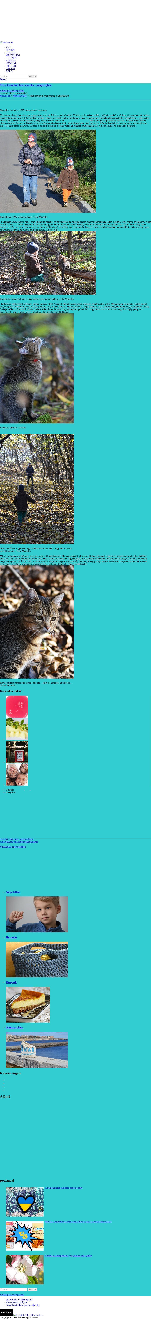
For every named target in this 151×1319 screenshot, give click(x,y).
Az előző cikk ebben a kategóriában (16, 839)
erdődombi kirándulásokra (76, 120)
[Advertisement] (75, 20)
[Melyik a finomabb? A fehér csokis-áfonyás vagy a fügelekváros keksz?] (25, 1236)
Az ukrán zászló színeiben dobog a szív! (63, 1188)
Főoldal (3, 79)
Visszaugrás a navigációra (12, 90)
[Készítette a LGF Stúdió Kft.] (28, 1315)
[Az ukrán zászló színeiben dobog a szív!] (25, 1202)
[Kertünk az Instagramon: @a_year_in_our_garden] (25, 1269)
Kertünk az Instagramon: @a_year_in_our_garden (68, 1255)
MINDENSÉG (23, 792)
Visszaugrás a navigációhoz (13, 846)
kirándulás (19, 789)
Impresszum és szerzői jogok (19, 1299)
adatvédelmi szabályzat (16, 1302)
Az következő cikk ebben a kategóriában (19, 841)
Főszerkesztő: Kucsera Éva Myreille (23, 1305)
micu (27, 789)
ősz (32, 789)
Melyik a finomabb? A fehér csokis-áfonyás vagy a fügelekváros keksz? (78, 1221)
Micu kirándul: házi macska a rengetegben (26, 85)
